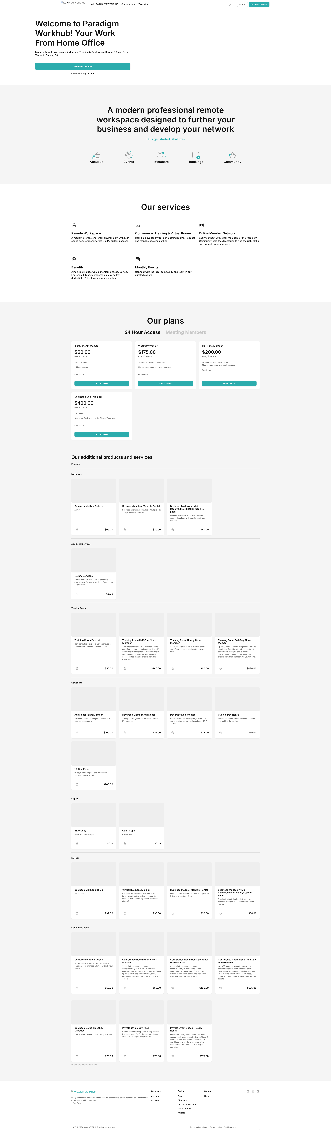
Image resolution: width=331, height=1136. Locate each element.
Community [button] (127, 4)
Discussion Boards (187, 1104)
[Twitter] (253, 1091)
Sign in (242, 4)
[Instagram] (258, 1091)
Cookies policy (230, 1127)
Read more (79, 374)
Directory (182, 1100)
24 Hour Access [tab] (142, 332)
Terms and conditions (199, 1127)
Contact (155, 1100)
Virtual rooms (184, 1108)
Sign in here (88, 73)
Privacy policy (216, 1127)
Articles (181, 1112)
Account (155, 1096)
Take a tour (143, 4)
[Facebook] (247, 1091)
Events (181, 1096)
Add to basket (102, 383)
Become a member (83, 66)
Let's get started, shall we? (165, 139)
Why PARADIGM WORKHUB (104, 4)
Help (206, 1096)
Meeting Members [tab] (186, 332)
